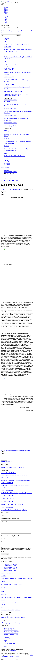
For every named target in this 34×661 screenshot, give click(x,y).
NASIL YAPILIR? (9, 68)
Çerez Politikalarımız (9, 643)
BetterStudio (12, 650)
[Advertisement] (17, 216)
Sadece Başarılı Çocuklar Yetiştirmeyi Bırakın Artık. (14, 623)
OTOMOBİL (7, 47)
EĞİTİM (15, 180)
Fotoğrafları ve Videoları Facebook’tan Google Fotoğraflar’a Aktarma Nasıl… (16, 94)
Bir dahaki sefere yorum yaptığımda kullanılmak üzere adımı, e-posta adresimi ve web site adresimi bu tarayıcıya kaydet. (16, 549)
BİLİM (6, 160)
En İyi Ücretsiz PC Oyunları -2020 (13, 64)
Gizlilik (6, 645)
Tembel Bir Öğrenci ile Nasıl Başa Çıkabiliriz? (13, 617)
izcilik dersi (17, 450)
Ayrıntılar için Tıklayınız (12, 656)
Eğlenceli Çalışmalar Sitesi (11, 126)
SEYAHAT (7, 163)
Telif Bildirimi (7, 642)
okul (26, 450)
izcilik (12, 450)
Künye (6, 640)
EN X (5, 39)
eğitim (9, 450)
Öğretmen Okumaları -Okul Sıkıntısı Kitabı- (12, 467)
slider (28, 450)
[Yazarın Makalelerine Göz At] (4, 460)
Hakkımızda (7, 639)
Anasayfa (6, 38)
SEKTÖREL (7, 101)
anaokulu (3, 450)
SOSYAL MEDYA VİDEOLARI (13, 91)
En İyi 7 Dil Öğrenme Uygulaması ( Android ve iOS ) (18, 44)
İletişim (6, 646)
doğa (6, 450)
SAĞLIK (6, 130)
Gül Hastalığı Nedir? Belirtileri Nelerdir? (14, 156)
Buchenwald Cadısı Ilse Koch (8, 473)
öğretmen (22, 450)
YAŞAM (6, 161)
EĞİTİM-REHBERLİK (10, 100)
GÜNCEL (3, 594)
